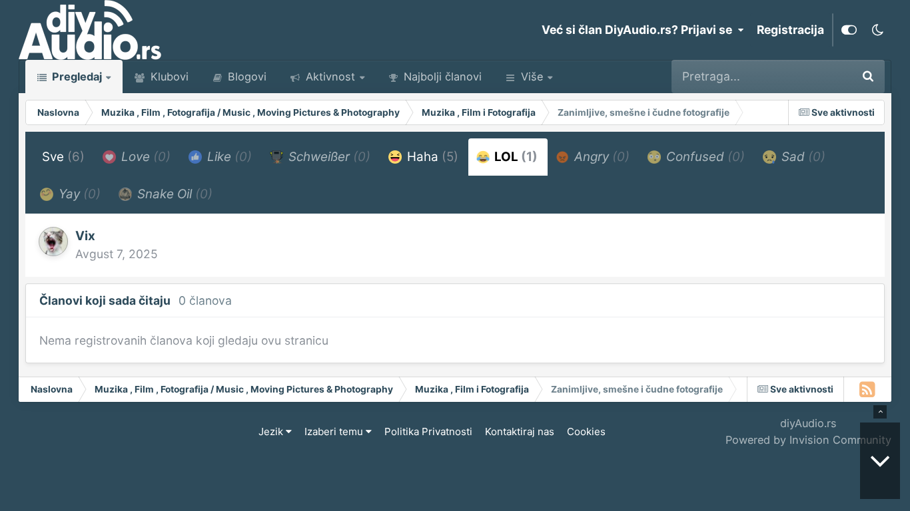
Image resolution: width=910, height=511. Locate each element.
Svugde (812, 76)
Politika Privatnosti (428, 431)
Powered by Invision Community (808, 439)
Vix (85, 236)
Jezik (272, 431)
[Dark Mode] (877, 30)
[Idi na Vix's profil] (53, 241)
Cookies (586, 431)
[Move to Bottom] (880, 461)
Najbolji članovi (441, 76)
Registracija (790, 30)
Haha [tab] (431, 156)
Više (532, 76)
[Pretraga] (868, 76)
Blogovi (245, 76)
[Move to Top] (880, 412)
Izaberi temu (335, 431)
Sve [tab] (63, 156)
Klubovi (168, 76)
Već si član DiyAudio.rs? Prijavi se (639, 30)
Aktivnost (328, 76)
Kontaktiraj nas (519, 431)
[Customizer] (849, 30)
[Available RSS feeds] (867, 389)
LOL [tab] (515, 156)
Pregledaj (75, 76)
